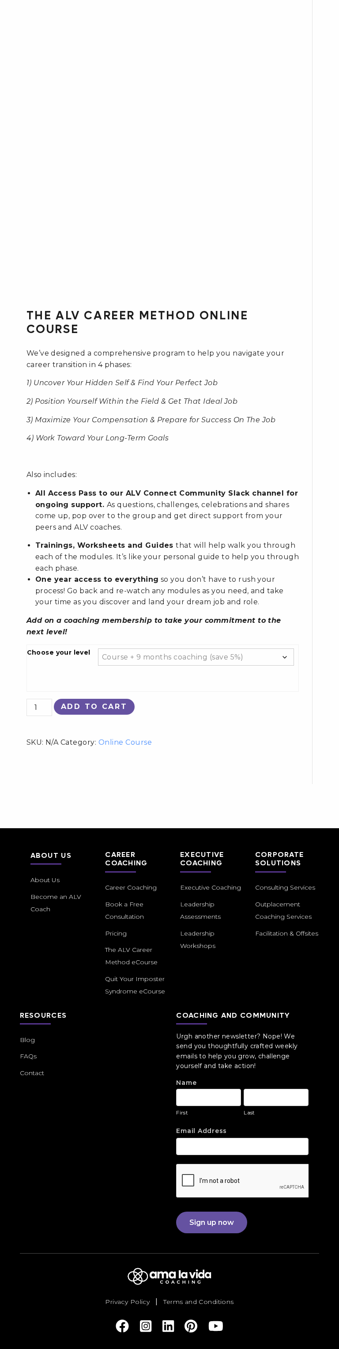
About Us (45, 880)
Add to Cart (94, 706)
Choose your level (58, 652)
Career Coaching (131, 887)
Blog (27, 1040)
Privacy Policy (127, 1302)
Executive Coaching (210, 887)
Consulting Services (285, 887)
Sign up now (211, 1222)
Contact (32, 1073)
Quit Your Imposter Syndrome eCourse (135, 985)
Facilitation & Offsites (286, 933)
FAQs (28, 1056)
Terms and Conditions (198, 1302)
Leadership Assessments (200, 910)
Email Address (201, 1131)
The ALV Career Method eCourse (131, 956)
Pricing (116, 933)
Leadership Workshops (197, 939)
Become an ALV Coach (55, 903)
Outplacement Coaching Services (283, 910)
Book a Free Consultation (124, 910)
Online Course (125, 742)
